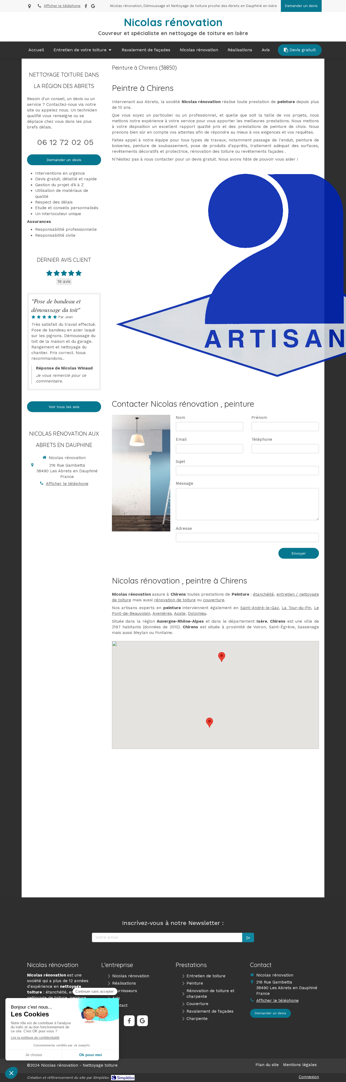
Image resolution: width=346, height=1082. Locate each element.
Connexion (309, 1076)
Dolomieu (197, 613)
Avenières (162, 613)
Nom (180, 417)
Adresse (184, 528)
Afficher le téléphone (62, 6)
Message (184, 483)
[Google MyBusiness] (93, 7)
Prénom (259, 417)
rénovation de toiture (175, 600)
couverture (213, 600)
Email (181, 439)
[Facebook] (86, 7)
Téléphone (261, 439)
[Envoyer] (248, 937)
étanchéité (263, 594)
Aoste (179, 613)
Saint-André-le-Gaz (259, 607)
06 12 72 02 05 (65, 142)
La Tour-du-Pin (296, 607)
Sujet (180, 461)
